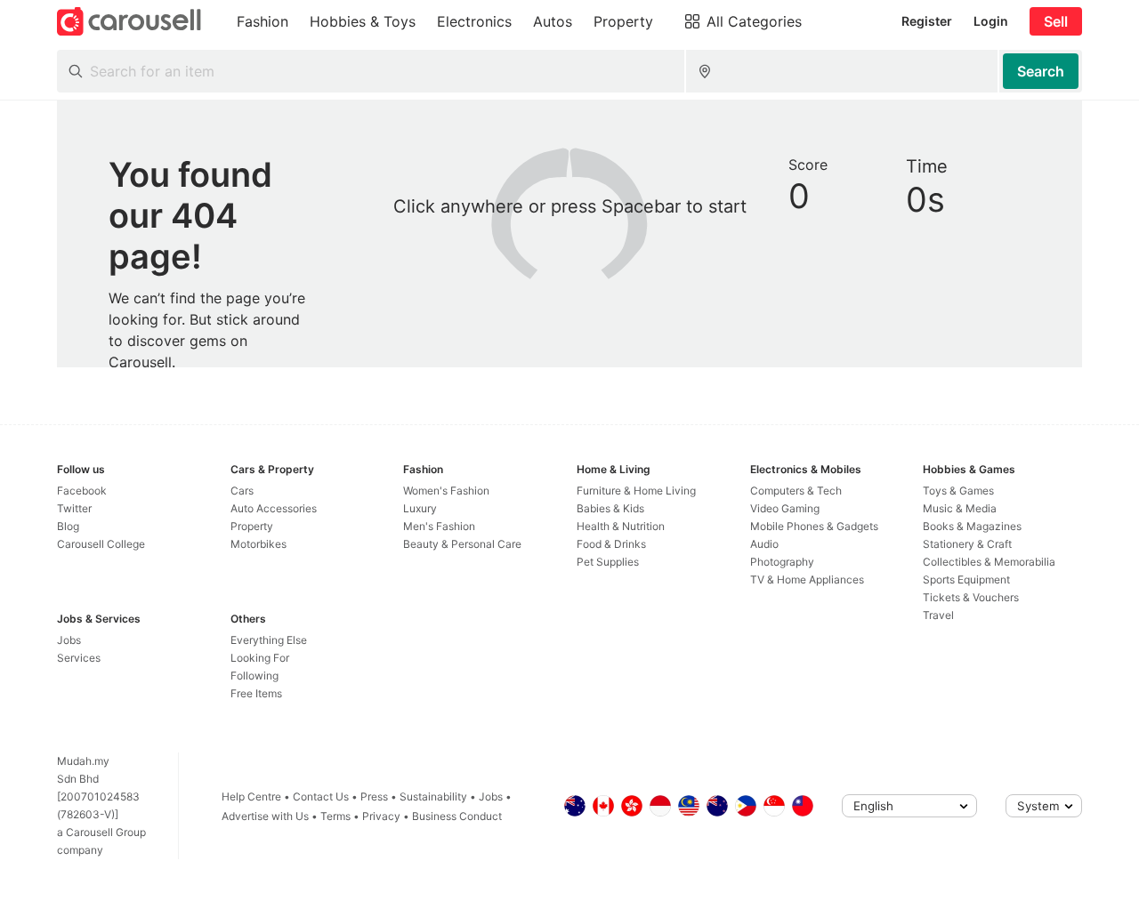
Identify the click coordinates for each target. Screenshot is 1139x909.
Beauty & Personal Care (462, 544)
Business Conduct (457, 816)
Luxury (420, 508)
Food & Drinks (611, 544)
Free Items (256, 693)
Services (79, 657)
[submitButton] (1040, 71)
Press (374, 796)
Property (251, 526)
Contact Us (321, 796)
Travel (938, 615)
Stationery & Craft (967, 544)
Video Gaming (785, 508)
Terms (335, 816)
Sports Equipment (966, 579)
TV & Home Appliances (807, 579)
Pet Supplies (608, 561)
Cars (242, 490)
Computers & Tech (796, 490)
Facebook (82, 490)
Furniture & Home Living (636, 490)
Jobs (69, 640)
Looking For (259, 657)
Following (254, 675)
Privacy (381, 816)
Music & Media (960, 508)
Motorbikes (258, 544)
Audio (764, 544)
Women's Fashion (446, 490)
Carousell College (101, 544)
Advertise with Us (265, 816)
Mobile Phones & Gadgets (814, 526)
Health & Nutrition (621, 526)
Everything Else (268, 640)
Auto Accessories (273, 508)
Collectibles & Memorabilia (989, 561)
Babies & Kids (610, 508)
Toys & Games (958, 490)
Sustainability (433, 796)
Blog (68, 526)
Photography (782, 561)
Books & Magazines (972, 526)
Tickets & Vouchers (971, 597)
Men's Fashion (439, 526)
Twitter (74, 508)
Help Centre (251, 796)
